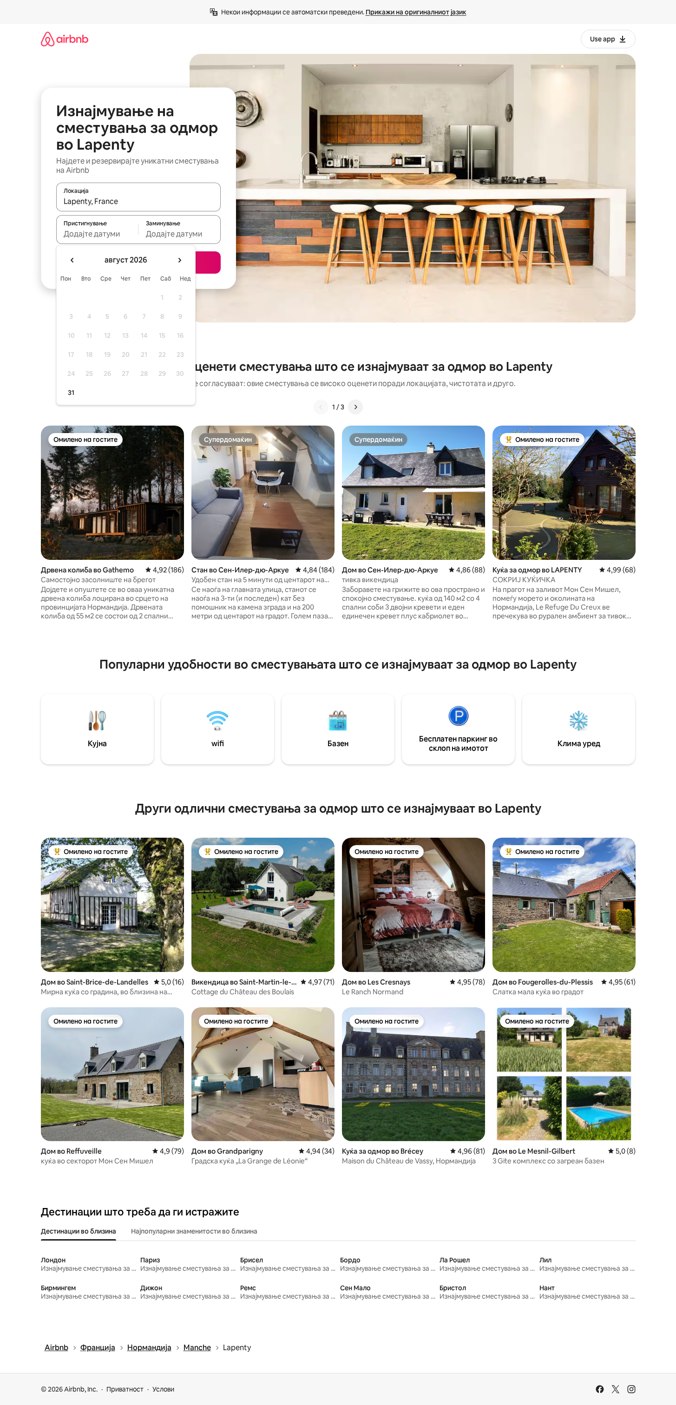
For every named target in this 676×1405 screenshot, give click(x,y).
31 (71, 392)
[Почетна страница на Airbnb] (64, 38)
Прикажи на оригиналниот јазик (416, 12)
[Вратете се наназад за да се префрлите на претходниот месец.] (72, 260)
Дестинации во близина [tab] (78, 1231)
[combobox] (138, 201)
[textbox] (97, 233)
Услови (163, 1389)
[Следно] (355, 407)
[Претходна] (321, 407)
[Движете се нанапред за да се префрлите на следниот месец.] (179, 260)
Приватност (125, 1389)
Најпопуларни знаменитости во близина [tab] (194, 1231)
